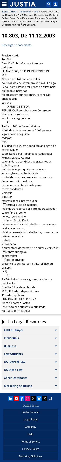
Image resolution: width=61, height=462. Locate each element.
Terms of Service (30, 441)
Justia (5, 11)
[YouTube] (16, 398)
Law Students (13, 354)
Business (10, 346)
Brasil (13, 11)
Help (30, 434)
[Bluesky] (39, 398)
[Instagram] (27, 398)
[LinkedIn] (10, 398)
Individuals (11, 338)
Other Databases (15, 378)
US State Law (13, 370)
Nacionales (25, 11)
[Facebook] (22, 398)
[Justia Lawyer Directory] (50, 398)
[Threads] (33, 398)
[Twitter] (44, 398)
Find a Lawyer (13, 330)
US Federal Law (14, 362)
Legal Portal (31, 419)
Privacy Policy (30, 449)
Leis (36, 11)
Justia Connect (30, 412)
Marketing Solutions (18, 386)
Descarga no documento (17, 45)
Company (30, 427)
